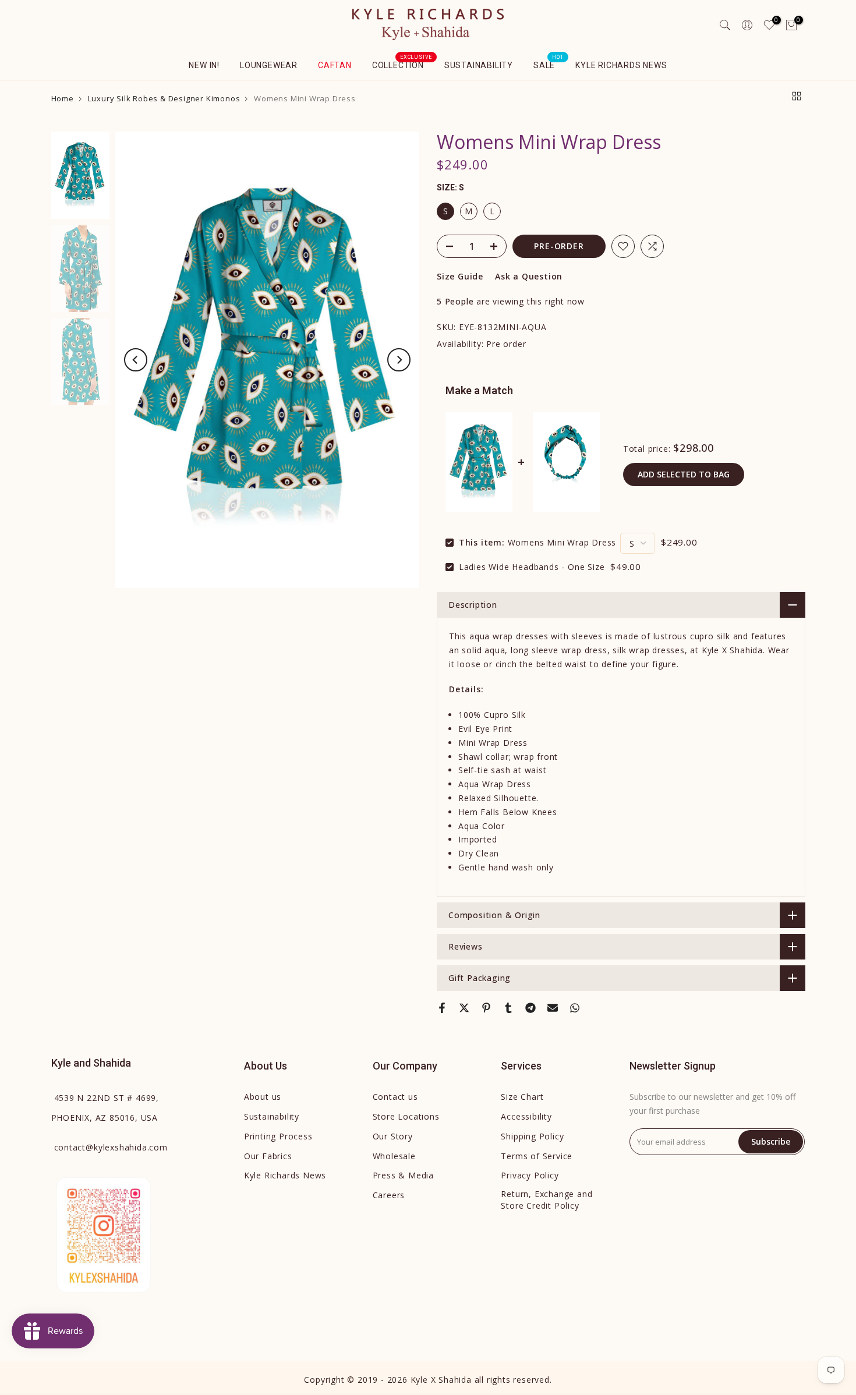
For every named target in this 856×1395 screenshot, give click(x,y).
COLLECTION (402, 64)
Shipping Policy (532, 1136)
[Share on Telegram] (530, 1008)
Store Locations (406, 1116)
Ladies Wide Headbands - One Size (532, 566)
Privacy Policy (529, 1175)
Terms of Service (536, 1156)
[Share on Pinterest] (486, 1008)
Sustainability (478, 65)
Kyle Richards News (621, 65)
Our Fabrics (268, 1156)
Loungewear (269, 65)
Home (62, 98)
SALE (548, 64)
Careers (389, 1195)
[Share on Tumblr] (508, 1008)
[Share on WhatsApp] (575, 1008)
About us (262, 1096)
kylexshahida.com (111, 1147)
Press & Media (403, 1175)
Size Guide (460, 276)
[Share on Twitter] (464, 1008)
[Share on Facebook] (442, 1008)
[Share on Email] (552, 1008)
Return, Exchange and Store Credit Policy (546, 1199)
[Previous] (135, 359)
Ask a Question (529, 276)
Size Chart (522, 1096)
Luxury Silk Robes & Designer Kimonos (164, 98)
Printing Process (278, 1136)
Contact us (395, 1096)
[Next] (399, 359)
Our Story (393, 1136)
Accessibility (526, 1116)
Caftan (335, 65)
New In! (204, 65)
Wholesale (394, 1156)
